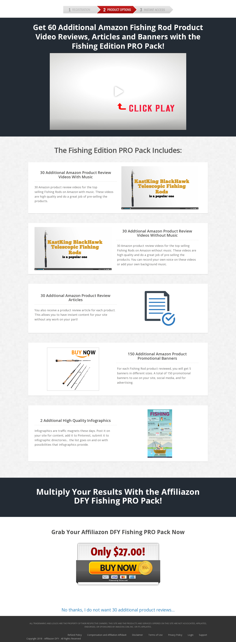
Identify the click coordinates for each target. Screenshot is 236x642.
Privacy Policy (175, 634)
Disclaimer (137, 634)
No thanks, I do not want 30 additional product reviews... (118, 610)
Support (203, 634)
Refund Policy (75, 634)
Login (190, 634)
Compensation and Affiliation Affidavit (107, 634)
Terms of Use (155, 634)
